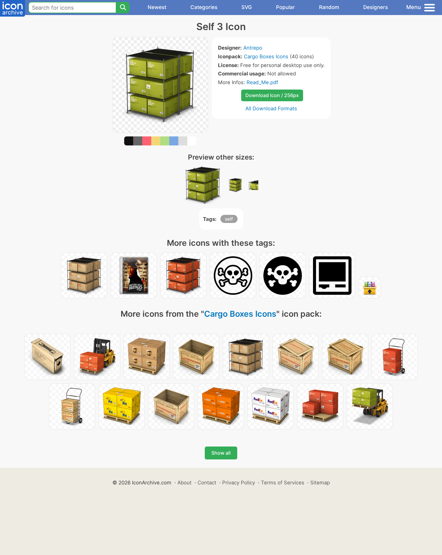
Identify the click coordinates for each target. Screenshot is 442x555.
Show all (221, 453)
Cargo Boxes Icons (266, 56)
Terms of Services (282, 483)
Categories (203, 7)
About (184, 483)
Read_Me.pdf (262, 82)
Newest (157, 7)
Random (329, 7)
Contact (207, 483)
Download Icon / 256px (272, 95)
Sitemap (320, 483)
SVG (246, 7)
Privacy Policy (238, 483)
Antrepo (252, 48)
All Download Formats (271, 108)
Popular (285, 7)
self (229, 219)
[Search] (123, 7)
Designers (375, 7)
